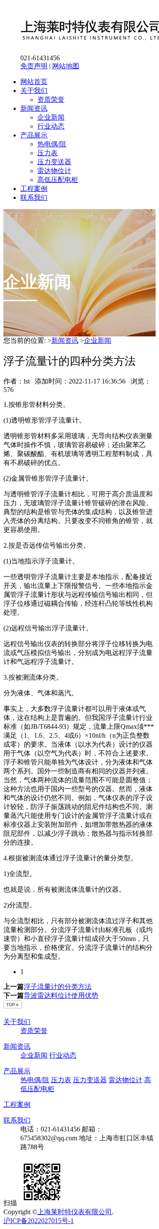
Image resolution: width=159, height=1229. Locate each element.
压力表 (47, 153)
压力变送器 (54, 161)
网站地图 (65, 66)
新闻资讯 (33, 108)
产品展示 (33, 135)
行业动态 (50, 126)
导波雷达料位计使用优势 (61, 995)
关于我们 (33, 90)
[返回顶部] (13, 1007)
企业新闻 (50, 117)
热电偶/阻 (51, 144)
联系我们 (33, 197)
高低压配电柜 (57, 179)
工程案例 (33, 188)
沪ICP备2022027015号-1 (38, 1220)
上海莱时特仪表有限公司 (74, 1211)
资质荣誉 (50, 99)
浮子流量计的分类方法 (58, 986)
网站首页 (33, 81)
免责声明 (33, 66)
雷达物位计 (54, 170)
